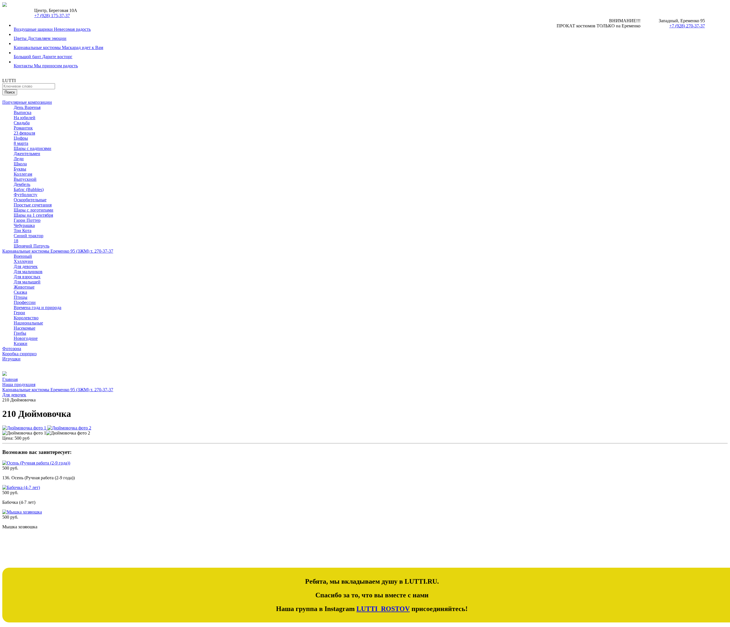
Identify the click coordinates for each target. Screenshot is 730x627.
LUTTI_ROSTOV (383, 608)
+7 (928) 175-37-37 (52, 15)
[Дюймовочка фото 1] (24, 427)
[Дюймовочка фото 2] (69, 427)
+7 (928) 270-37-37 (687, 25)
